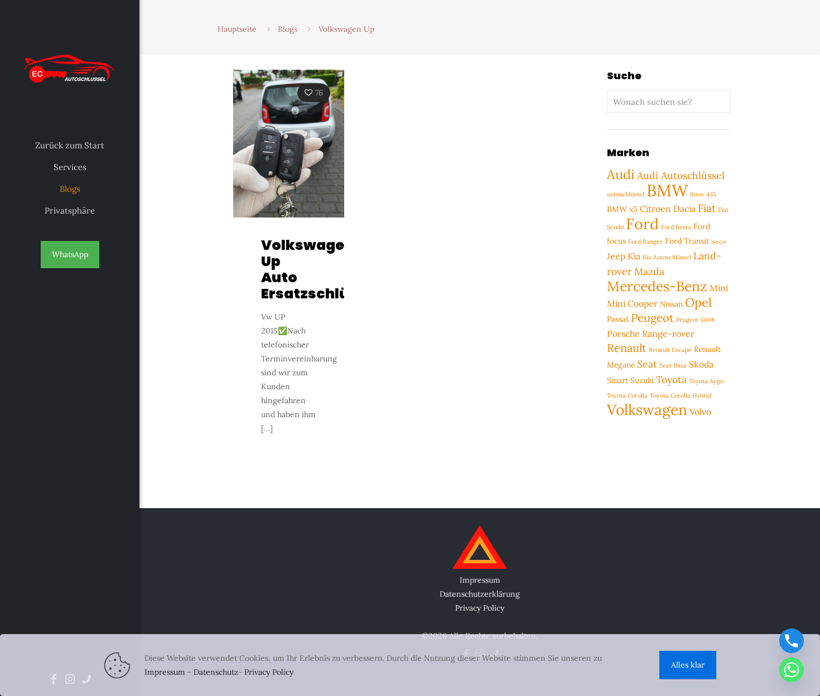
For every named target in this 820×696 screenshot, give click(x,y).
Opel (698, 302)
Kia (634, 256)
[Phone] (791, 641)
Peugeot (652, 318)
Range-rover (668, 333)
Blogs (287, 29)
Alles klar (688, 665)
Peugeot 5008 (695, 319)
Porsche (623, 333)
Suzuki (642, 380)
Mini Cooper (632, 303)
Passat (618, 319)
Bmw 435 (703, 194)
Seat (647, 363)
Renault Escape (670, 350)
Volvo (700, 411)
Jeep (616, 256)
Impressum (480, 580)
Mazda (649, 271)
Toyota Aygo (706, 381)
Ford (642, 223)
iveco (718, 241)
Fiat (707, 208)
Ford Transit (687, 241)
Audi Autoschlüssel (681, 175)
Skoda (701, 364)
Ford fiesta (676, 227)
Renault (627, 348)
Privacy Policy (479, 608)
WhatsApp (70, 254)
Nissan (671, 304)
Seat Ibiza (673, 365)
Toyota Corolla (627, 395)
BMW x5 (622, 209)
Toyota (671, 379)
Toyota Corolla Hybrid (680, 395)
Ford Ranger (645, 241)
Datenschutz (216, 672)
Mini (719, 287)
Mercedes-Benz (657, 286)
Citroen (655, 208)
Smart (617, 380)
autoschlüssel (625, 194)
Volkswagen (647, 409)
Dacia (684, 208)
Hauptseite (237, 29)
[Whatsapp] (791, 670)
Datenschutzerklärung (480, 594)
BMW (667, 190)
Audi (621, 174)
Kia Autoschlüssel (667, 257)
